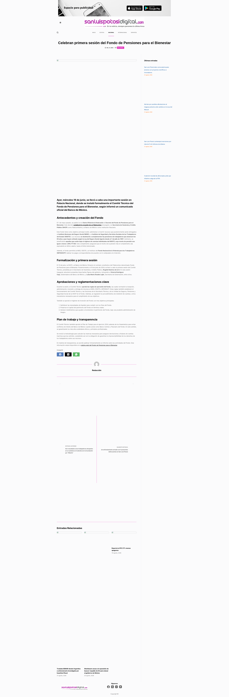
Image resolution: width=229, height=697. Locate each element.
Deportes (134, 32)
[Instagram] (116, 686)
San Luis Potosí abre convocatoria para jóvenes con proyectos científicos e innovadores (156, 69)
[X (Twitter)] (68, 354)
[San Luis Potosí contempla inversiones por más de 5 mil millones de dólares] (157, 126)
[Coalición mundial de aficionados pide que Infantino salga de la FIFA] (157, 161)
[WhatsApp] (76, 354)
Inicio (94, 32)
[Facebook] (60, 354)
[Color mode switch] (60, 22)
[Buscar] (57, 32)
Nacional (111, 32)
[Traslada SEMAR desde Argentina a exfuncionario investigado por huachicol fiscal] (69, 598)
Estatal (102, 32)
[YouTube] (120, 686)
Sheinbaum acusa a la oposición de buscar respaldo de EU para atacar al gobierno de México (96, 671)
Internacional (122, 32)
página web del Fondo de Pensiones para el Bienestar (99, 345)
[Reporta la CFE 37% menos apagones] (124, 538)
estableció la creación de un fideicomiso (88, 225)
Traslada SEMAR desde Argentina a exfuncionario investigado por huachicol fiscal (68, 671)
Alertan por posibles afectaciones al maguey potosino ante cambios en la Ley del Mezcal (158, 106)
